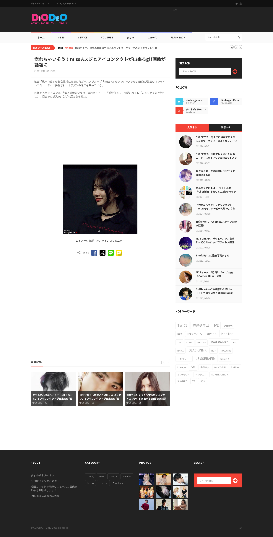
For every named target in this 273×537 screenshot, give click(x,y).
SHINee (235, 367)
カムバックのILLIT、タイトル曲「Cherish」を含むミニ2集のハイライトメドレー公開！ (216, 191)
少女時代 (228, 325)
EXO (235, 342)
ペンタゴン (201, 374)
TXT (179, 342)
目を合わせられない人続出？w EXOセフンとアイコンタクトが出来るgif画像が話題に (100, 398)
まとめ (130, 37)
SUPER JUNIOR (219, 374)
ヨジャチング (184, 374)
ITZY (213, 350)
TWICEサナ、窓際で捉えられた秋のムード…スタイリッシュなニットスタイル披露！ (216, 157)
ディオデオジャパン (40, 3)
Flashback (177, 37)
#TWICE (113, 476)
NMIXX (180, 350)
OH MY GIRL (220, 367)
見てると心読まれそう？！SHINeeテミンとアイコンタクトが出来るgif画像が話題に (52, 398)
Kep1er (227, 333)
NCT (179, 334)
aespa (211, 333)
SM (193, 366)
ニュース (152, 37)
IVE (216, 325)
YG (193, 381)
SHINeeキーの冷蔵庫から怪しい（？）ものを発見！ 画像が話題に (214, 291)
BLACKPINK (197, 350)
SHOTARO (182, 381)
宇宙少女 (204, 367)
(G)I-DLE (201, 342)
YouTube (107, 37)
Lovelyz (181, 367)
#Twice (82, 37)
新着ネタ (226, 127)
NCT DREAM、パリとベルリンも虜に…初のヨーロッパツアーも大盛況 (215, 240)
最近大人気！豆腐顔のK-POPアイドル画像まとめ (215, 172)
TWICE (182, 325)
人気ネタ (192, 127)
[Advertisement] (174, 20)
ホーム (41, 37)
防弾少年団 (200, 325)
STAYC (189, 342)
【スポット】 (184, 358)
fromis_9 (225, 358)
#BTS (61, 37)
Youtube (127, 476)
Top (240, 527)
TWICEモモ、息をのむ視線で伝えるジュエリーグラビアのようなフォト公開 (115, 48)
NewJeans (226, 350)
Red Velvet (219, 341)
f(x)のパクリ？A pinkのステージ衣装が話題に (216, 223)
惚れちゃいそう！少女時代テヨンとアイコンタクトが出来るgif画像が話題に (147, 398)
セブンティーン (194, 334)
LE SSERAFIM (206, 358)
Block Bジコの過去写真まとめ (212, 255)
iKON (202, 381)
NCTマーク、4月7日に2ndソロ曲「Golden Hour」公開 (214, 274)
